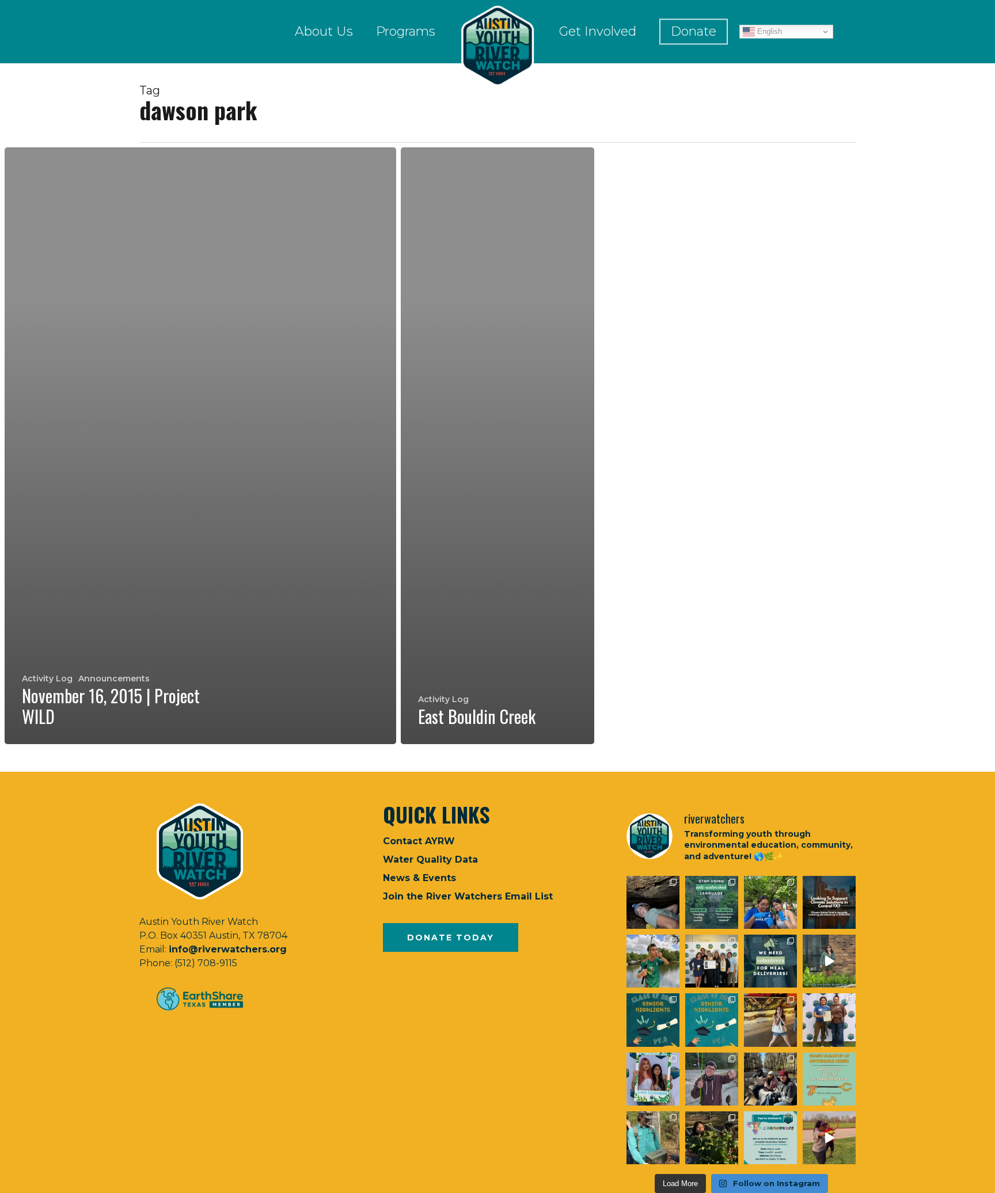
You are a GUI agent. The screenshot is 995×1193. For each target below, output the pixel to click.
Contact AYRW (419, 841)
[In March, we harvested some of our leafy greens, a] (711, 1137)
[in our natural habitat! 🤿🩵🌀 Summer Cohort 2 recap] (770, 902)
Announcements (114, 678)
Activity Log (47, 678)
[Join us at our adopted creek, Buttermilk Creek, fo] (829, 1079)
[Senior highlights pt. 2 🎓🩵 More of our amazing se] (652, 1019)
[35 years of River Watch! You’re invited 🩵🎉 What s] (770, 1137)
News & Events (419, 877)
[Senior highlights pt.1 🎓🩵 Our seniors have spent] (711, 1019)
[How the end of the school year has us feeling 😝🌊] (770, 1019)
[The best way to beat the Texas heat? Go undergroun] (652, 902)
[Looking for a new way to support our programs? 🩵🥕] (770, 961)
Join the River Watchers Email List (468, 896)
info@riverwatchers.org (228, 949)
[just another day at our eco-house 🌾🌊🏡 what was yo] (829, 961)
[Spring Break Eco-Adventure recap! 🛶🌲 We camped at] (770, 1079)
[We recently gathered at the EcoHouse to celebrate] (652, 1079)
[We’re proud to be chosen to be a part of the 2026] (829, 902)
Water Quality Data (430, 859)
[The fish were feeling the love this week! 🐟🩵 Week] (652, 961)
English (768, 31)
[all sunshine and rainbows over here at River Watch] (829, 1137)
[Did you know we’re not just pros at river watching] (652, 1137)
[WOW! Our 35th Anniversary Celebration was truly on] (829, 1019)
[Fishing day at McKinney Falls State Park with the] (711, 1079)
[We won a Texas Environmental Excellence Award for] (711, 961)
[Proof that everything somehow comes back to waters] (711, 902)
